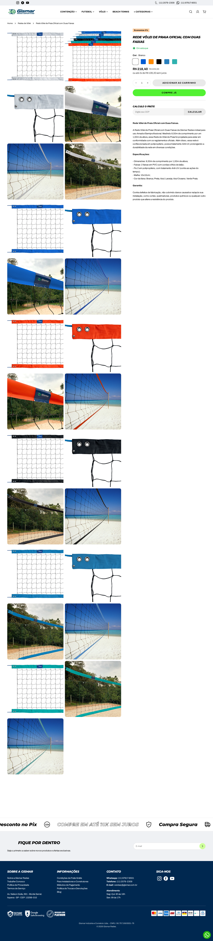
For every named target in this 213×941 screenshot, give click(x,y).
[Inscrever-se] (202, 846)
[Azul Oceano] (167, 61)
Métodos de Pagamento (68, 885)
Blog (59, 892)
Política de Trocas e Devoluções (72, 888)
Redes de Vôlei (24, 23)
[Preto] (159, 61)
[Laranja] (151, 61)
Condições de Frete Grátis (69, 878)
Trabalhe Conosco (16, 881)
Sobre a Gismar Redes (18, 878)
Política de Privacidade (18, 885)
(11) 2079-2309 (124, 881)
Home (10, 23)
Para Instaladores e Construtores (72, 881)
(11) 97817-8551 (126, 878)
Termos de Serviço (16, 888)
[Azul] (143, 61)
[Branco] (135, 61)
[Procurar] (191, 12)
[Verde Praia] (174, 61)
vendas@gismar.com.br (125, 885)
